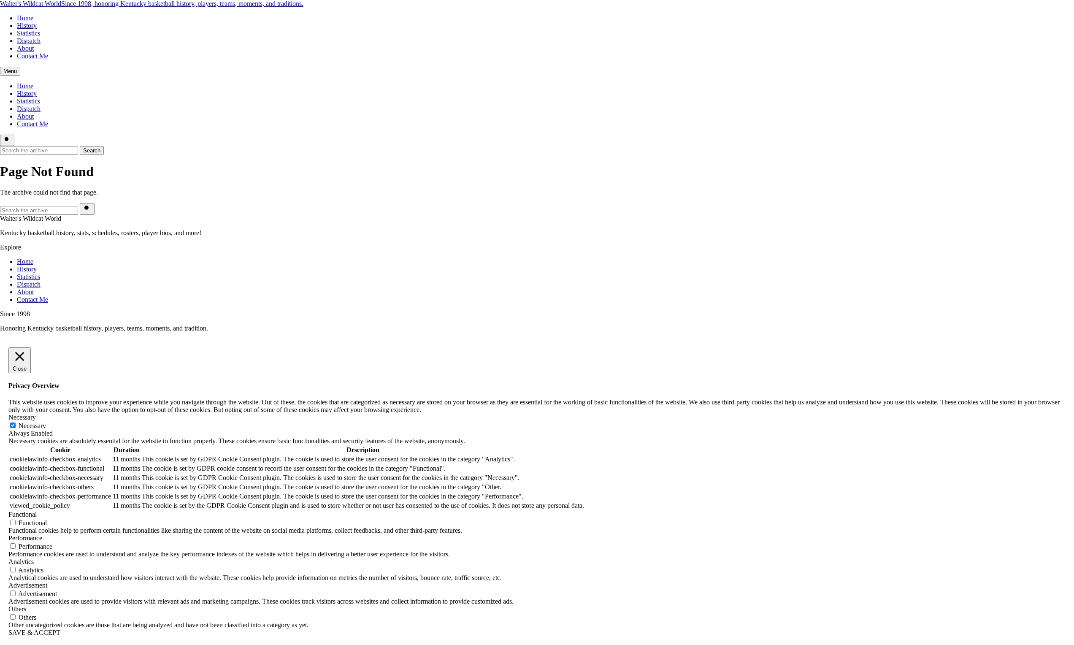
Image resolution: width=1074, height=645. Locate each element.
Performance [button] (25, 538)
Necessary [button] (22, 417)
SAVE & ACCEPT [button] (34, 632)
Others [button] (17, 608)
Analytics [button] (21, 561)
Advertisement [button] (27, 585)
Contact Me (32, 56)
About (25, 48)
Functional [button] (22, 514)
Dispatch (29, 40)
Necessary (32, 425)
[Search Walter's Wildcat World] (7, 140)
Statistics (28, 33)
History (27, 25)
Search (91, 150)
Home (25, 18)
